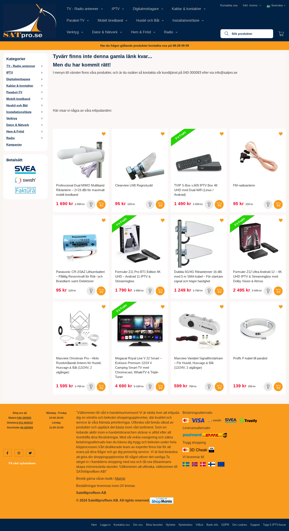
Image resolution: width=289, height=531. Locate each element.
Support (255, 524)
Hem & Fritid (141, 32)
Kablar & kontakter (186, 9)
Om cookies (239, 524)
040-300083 (24, 417)
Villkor (199, 524)
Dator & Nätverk (105, 32)
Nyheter (170, 524)
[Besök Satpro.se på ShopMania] (161, 500)
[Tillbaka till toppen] (280, 525)
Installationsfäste (185, 20)
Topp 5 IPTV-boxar (274, 524)
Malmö (120, 478)
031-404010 (26, 422)
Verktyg (73, 32)
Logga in (105, 524)
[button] (91, 204)
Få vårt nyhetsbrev (22, 463)
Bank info (212, 524)
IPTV (116, 9)
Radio (168, 32)
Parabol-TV (75, 20)
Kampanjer (14, 144)
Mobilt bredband (110, 20)
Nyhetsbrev (186, 524)
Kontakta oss (229, 5)
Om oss (138, 524)
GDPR (225, 524)
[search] (224, 33)
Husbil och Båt (147, 20)
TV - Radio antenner (82, 9)
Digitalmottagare (146, 9)
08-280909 (26, 427)
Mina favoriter (154, 524)
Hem (94, 524)
